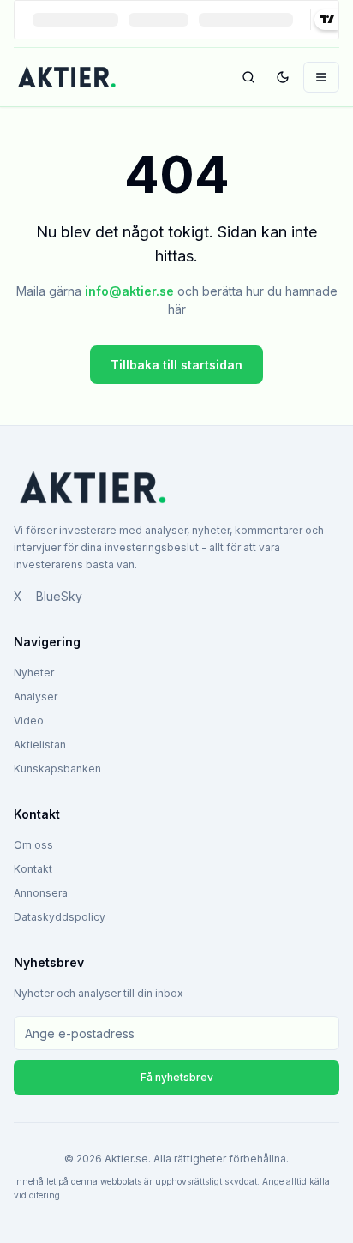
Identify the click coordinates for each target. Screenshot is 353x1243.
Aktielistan (40, 744)
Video (29, 720)
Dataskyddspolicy (59, 916)
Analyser (35, 696)
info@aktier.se (129, 291)
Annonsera (41, 892)
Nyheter (34, 672)
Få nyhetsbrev (177, 1077)
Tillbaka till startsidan (176, 364)
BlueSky (59, 596)
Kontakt (33, 868)
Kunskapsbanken (57, 768)
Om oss (33, 844)
